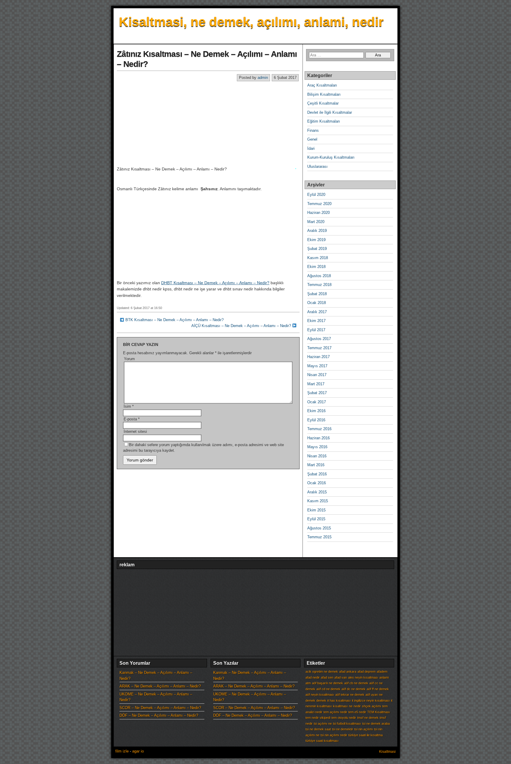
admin (263, 77)
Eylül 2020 (316, 194)
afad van (340, 677)
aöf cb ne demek (356, 683)
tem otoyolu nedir (343, 717)
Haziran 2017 (318, 357)
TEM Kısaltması (378, 712)
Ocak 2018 (316, 302)
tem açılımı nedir (335, 712)
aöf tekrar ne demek (349, 694)
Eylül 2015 (316, 519)
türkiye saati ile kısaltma (365, 735)
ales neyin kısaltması (363, 677)
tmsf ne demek (368, 717)
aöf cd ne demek (328, 689)
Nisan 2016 (316, 456)
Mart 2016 (315, 465)
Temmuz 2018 (319, 284)
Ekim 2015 (316, 510)
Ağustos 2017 (319, 339)
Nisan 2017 (316, 375)
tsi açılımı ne (323, 723)
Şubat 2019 (317, 248)
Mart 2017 (315, 384)
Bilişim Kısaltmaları (324, 94)
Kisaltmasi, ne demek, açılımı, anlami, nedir (251, 21)
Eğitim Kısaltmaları (323, 121)
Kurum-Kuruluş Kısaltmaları (331, 157)
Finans (313, 130)
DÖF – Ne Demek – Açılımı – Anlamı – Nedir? (158, 715)
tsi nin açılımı (363, 729)
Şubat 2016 (317, 474)
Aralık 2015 (317, 492)
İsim (129, 406)
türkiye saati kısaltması (322, 740)
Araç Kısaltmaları (322, 85)
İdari (311, 148)
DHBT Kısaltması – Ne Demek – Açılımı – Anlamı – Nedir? (215, 282)
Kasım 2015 (317, 501)
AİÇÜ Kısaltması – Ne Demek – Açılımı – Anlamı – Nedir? (241, 326)
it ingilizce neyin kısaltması (371, 700)
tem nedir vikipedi (317, 717)
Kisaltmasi (387, 752)
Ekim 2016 (316, 411)
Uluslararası (317, 166)
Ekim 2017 (316, 320)
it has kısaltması (339, 700)
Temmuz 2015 (319, 537)
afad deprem (367, 671)
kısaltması (340, 706)
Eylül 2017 (316, 330)
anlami (384, 677)
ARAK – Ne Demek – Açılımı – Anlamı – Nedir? (160, 686)
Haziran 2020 (318, 212)
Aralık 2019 (317, 230)
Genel (312, 139)
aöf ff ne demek (378, 689)
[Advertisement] (208, 123)
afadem (382, 671)
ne (350, 706)
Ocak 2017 (316, 402)
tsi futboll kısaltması (347, 723)
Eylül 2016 (316, 420)
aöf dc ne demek (354, 689)
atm (308, 683)
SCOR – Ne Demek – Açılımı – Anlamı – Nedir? (160, 708)
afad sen (327, 677)
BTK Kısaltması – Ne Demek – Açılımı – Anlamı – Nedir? (174, 320)
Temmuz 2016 (319, 429)
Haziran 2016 (318, 438)
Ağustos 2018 (319, 276)
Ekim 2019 (316, 240)
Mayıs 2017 (317, 366)
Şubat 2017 (317, 393)
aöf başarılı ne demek (327, 683)
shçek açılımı (371, 706)
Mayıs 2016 (317, 447)
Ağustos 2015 (319, 528)
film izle (122, 751)
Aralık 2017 (317, 312)
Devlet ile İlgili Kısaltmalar (329, 112)
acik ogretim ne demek (321, 671)
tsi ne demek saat (318, 729)
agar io (138, 751)
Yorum (129, 359)
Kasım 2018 (317, 258)
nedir (357, 706)
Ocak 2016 (316, 483)
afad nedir (312, 677)
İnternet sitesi (135, 431)
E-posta (132, 419)
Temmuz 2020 (319, 203)
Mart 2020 (315, 222)
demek (321, 700)
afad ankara (347, 671)
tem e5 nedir (357, 712)
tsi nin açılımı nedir (334, 735)
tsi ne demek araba (376, 723)
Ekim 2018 (316, 266)
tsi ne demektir (342, 729)
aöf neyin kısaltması (319, 694)
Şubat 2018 (317, 294)
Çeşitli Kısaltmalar (323, 103)
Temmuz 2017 (319, 348)
